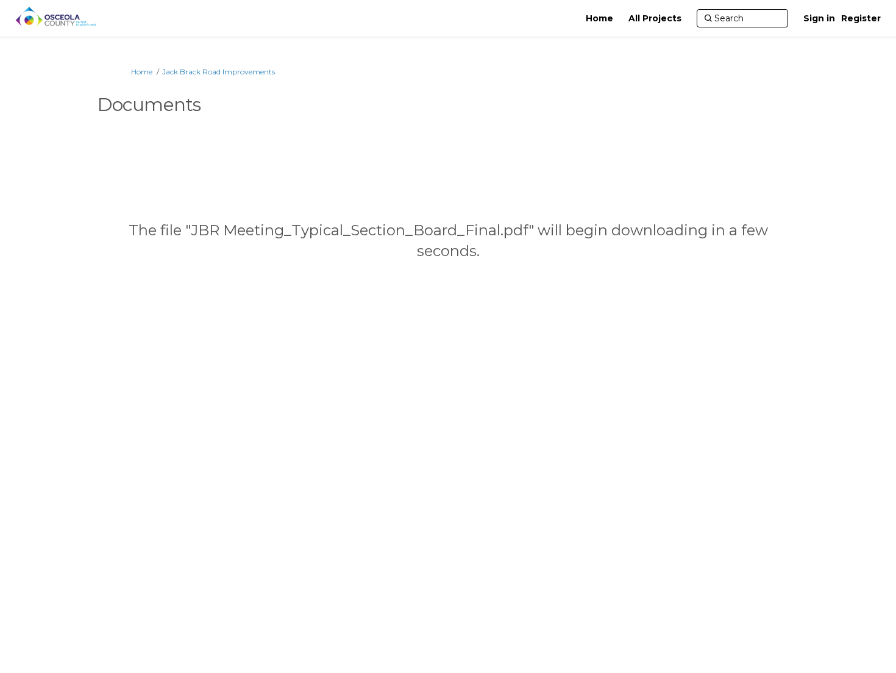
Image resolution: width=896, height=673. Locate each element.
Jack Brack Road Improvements (218, 71)
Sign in (819, 18)
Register (861, 18)
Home (141, 71)
